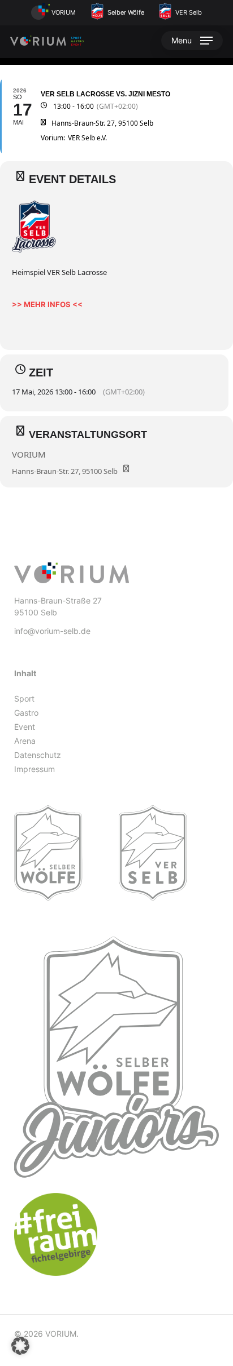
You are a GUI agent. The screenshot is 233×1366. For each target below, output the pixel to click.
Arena (25, 741)
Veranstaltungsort (88, 434)
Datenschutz (37, 755)
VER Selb (188, 12)
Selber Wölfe (125, 12)
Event (24, 726)
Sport (24, 698)
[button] (192, 40)
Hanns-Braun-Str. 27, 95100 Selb (65, 471)
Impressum (34, 769)
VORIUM (63, 12)
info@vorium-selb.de (52, 631)
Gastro (26, 712)
